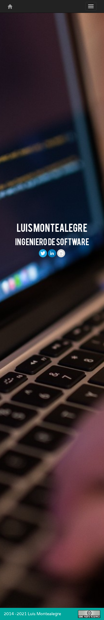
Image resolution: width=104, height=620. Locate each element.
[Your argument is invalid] (10, 6)
